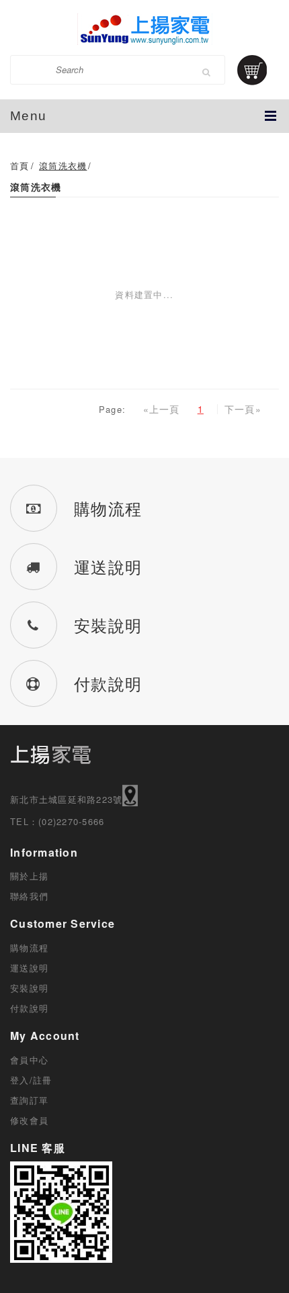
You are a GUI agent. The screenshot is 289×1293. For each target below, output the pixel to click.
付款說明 (29, 1008)
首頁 (20, 165)
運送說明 (29, 967)
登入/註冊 (31, 1079)
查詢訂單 (29, 1100)
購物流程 (29, 947)
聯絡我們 (29, 896)
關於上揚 (29, 875)
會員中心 (29, 1059)
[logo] (144, 29)
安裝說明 (29, 987)
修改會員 (29, 1120)
